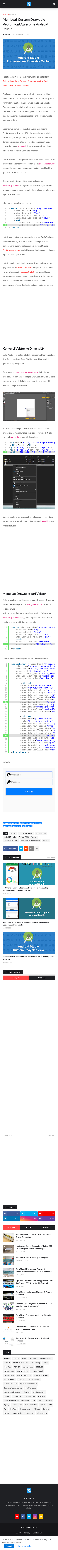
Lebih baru (8, 1136)
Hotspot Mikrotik (37, 1371)
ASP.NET (17, 1367)
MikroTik (7, 1367)
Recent (29, 1227)
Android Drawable (26, 833)
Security (46, 1409)
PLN (5, 1409)
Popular (11, 1227)
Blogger (42, 978)
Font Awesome (30, 1388)
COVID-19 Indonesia (20, 1363)
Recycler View (25, 1409)
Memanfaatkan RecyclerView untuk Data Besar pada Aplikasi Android (28, 957)
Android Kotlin (9, 1379)
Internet (7, 1363)
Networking (36, 1363)
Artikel (45, 1363)
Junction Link (17, 1405)
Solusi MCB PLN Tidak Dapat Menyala (32, 1257)
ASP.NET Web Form (24, 1375)
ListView (27, 1392)
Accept (9, 1546)
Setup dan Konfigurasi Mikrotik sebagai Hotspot (32, 1339)
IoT (34, 1401)
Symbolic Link (17, 1413)
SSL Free (37, 1409)
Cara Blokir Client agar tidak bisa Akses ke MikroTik (33, 1316)
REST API (13, 1409)
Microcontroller (31, 1405)
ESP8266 (41, 1396)
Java (39, 1401)
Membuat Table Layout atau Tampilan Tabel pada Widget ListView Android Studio (26, 923)
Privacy (27, 1533)
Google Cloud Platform (12, 1392)
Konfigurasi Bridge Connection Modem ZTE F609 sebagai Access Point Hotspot (34, 1247)
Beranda (6, 14)
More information (24, 1546)
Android (13, 14)
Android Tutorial (10, 837)
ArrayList (21, 1379)
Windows (33, 1358)
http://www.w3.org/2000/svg (39, 442)
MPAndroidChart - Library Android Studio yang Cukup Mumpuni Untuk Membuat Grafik (25, 889)
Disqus (16, 978)
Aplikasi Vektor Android (28, 837)
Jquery (6, 1405)
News (24, 1358)
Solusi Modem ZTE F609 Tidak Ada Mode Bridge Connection (33, 1235)
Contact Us (37, 1533)
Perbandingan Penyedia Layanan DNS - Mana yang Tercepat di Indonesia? (34, 1304)
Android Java (41, 833)
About (18, 1533)
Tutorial (46, 841)
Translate (46, 1227)
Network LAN (9, 1375)
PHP (50, 1405)
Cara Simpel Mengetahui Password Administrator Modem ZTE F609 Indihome (34, 1270)
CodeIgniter (17, 1396)
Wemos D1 (30, 1413)
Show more (51, 857)
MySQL (42, 1405)
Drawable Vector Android (30, 841)
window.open (42, 1413)
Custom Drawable (11, 841)
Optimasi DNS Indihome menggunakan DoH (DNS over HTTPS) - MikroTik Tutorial (34, 1281)
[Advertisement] (29, 319)
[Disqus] (29, 1020)
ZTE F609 (39, 1367)
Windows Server (39, 1392)
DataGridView (30, 1396)
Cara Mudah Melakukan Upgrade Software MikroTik (34, 1293)
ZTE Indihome (9, 1371)
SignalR (6, 1413)
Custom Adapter (33, 1379)
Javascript (48, 1401)
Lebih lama (50, 1136)
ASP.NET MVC (22, 1371)
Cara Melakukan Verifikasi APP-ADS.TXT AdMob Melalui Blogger (33, 1327)
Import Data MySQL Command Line (16, 1401)
